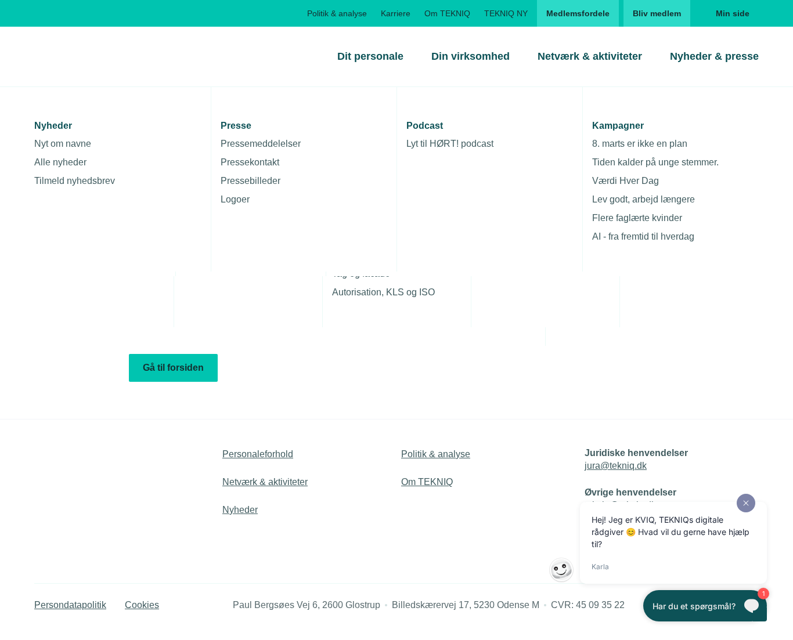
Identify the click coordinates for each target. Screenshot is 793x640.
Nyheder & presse (714, 56)
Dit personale (370, 56)
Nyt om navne (62, 144)
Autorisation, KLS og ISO (383, 292)
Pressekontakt (250, 162)
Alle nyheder (60, 162)
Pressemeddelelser (261, 144)
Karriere (395, 13)
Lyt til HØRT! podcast (449, 144)
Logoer (235, 199)
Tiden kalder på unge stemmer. (655, 162)
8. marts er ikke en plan (639, 144)
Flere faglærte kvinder (637, 218)
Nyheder (240, 510)
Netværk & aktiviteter (590, 56)
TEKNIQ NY (506, 13)
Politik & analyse (337, 13)
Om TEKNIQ (447, 13)
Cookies (142, 605)
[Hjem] (81, 56)
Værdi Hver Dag (625, 181)
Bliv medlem (657, 13)
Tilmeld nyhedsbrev (74, 181)
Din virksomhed (470, 56)
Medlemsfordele (578, 13)
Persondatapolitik (70, 605)
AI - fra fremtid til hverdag (643, 236)
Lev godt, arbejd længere (643, 199)
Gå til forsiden (173, 368)
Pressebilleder (250, 181)
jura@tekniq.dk (616, 466)
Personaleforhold (257, 454)
